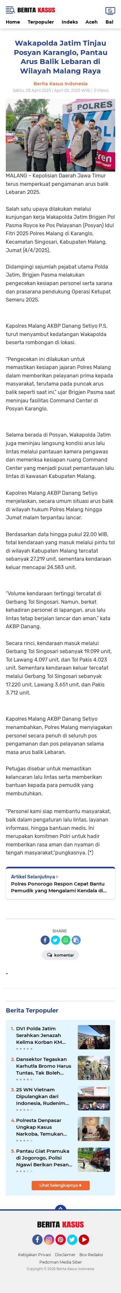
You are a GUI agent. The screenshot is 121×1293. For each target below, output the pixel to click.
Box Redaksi (91, 1254)
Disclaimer (65, 1254)
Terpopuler (41, 22)
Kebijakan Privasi (34, 1254)
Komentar (63, 955)
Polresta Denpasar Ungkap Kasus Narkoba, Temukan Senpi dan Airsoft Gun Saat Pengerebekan (43, 1127)
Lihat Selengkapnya (59, 1185)
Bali (110, 22)
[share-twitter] (55, 940)
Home (13, 22)
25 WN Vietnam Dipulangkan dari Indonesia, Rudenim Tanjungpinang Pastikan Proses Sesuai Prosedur (41, 1096)
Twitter (75, 1248)
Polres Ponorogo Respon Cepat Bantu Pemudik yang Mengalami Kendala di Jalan (58, 887)
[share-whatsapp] (65, 940)
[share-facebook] (45, 940)
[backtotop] (60, 1210)
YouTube (88, 1248)
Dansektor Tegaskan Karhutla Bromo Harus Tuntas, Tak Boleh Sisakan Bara (43, 1066)
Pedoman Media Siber (60, 1262)
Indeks (70, 22)
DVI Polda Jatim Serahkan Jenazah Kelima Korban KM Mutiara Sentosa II (39, 1035)
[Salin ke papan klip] (76, 940)
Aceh (92, 22)
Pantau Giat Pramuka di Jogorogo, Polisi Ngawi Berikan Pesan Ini (42, 1158)
